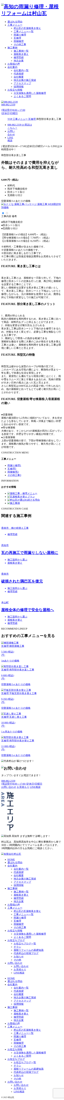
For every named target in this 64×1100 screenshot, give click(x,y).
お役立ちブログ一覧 (25, 943)
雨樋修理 (19, 41)
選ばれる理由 (14, 21)
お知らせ (19, 956)
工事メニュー (14, 25)
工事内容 (6, 216)
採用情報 (19, 86)
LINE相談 (19, 972)
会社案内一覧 (21, 70)
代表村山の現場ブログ (26, 953)
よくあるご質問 (22, 96)
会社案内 (12, 67)
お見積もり (20, 969)
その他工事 (20, 44)
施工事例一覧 (21, 51)
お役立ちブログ (16, 940)
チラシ (17, 947)
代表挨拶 (19, 73)
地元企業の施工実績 (25, 80)
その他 (17, 959)
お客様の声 (13, 64)
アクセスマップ (22, 83)
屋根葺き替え (21, 54)
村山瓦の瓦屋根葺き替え (27, 28)
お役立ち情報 (14, 90)
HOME (11, 859)
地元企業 (19, 60)
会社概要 (19, 77)
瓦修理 (17, 38)
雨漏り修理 (20, 34)
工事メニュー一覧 (24, 31)
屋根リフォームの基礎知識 (28, 950)
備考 (14, 216)
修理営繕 (19, 57)
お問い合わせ (14, 963)
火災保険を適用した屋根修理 (30, 93)
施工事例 (12, 47)
